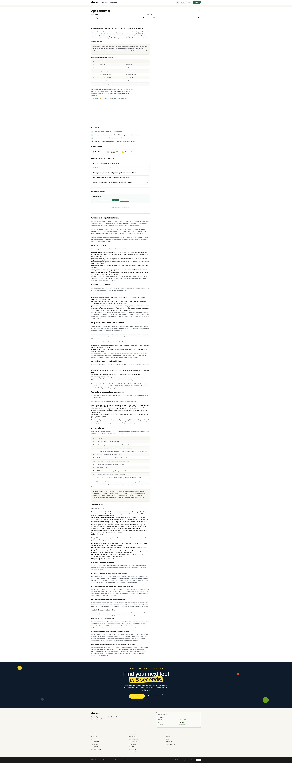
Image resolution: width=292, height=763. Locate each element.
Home (92, 6)
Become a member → (154, 696)
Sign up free (124, 200)
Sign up (197, 2)
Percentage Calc (133, 746)
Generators (95, 741)
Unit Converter (132, 744)
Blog (167, 739)
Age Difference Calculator (98, 543)
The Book (177, 759)
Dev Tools (94, 744)
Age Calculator (132, 736)
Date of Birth (94, 14)
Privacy (183, 759)
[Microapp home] (95, 2)
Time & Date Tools (100, 6)
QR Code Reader (133, 749)
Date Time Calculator (97, 551)
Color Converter (133, 752)
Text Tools (94, 734)
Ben (115, 98)
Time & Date (95, 739)
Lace (107, 98)
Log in (189, 2)
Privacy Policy (169, 741)
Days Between (95, 547)
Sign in (115, 200)
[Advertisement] (120, 113)
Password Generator (134, 739)
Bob (97, 98)
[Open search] (177, 2)
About (167, 734)
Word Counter (95, 554)
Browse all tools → (136, 696)
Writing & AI (95, 746)
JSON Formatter (133, 741)
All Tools (104, 2)
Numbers (94, 736)
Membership (113, 2)
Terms (188, 759)
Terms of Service (170, 744)
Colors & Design (96, 749)
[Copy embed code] (199, 11)
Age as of (149, 14)
